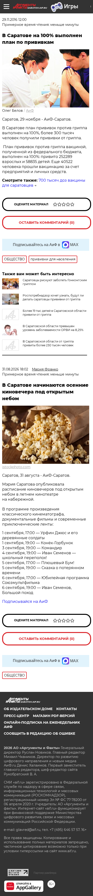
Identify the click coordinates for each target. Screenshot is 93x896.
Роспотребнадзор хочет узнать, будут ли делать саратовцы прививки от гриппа (53, 297)
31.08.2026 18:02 (15, 369)
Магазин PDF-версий (54, 716)
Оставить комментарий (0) (46, 222)
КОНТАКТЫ (66, 709)
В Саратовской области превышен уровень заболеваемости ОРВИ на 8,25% (53, 328)
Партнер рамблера (45, 872)
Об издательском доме (28, 709)
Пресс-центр (16, 716)
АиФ (30, 110)
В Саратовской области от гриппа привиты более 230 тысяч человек (48, 343)
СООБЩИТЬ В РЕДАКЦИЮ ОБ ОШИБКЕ (39, 733)
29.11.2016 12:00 (14, 19)
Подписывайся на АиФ (25, 601)
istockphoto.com (16, 467)
